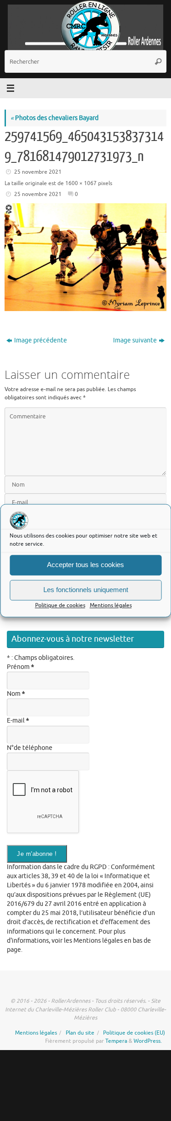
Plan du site (80, 1032)
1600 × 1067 (81, 183)
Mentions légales (111, 605)
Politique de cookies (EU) (134, 1032)
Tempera (116, 1041)
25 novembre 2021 (38, 172)
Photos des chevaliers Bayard (54, 118)
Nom (16, 694)
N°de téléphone (29, 748)
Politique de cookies (60, 605)
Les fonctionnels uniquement (85, 589)
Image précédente (40, 340)
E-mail (18, 720)
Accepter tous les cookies (85, 564)
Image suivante (135, 340)
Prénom (20, 667)
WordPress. (148, 1041)
